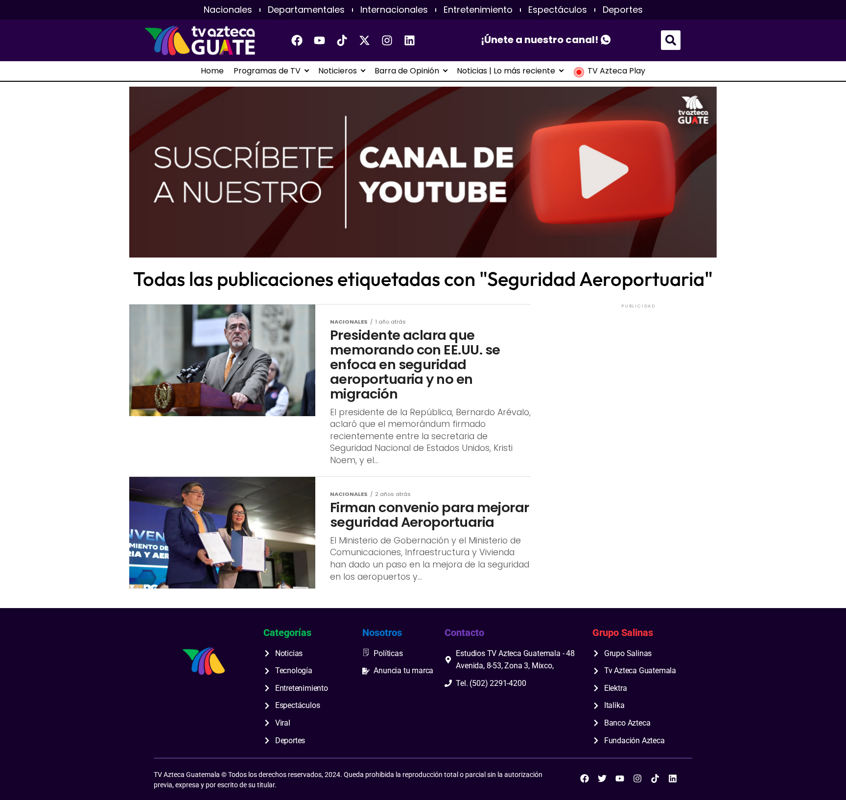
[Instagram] (387, 40)
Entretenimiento (478, 10)
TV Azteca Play (616, 71)
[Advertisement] (638, 371)
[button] (671, 40)
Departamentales (306, 10)
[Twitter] (602, 778)
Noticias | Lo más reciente (506, 71)
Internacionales (394, 10)
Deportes (623, 10)
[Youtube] (319, 40)
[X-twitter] (364, 40)
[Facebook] (297, 40)
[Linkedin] (410, 40)
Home (212, 71)
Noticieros (337, 71)
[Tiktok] (342, 40)
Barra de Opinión (407, 71)
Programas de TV (267, 71)
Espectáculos (557, 10)
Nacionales (228, 10)
